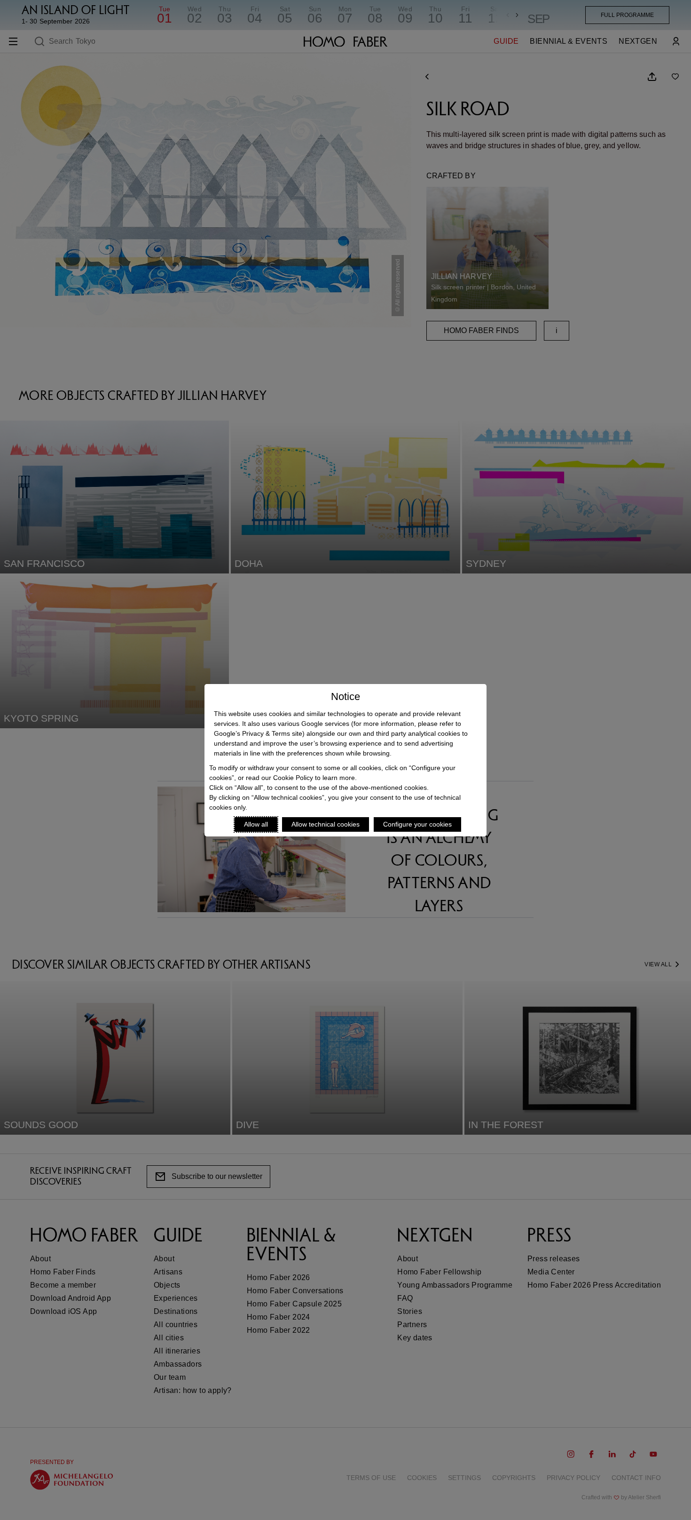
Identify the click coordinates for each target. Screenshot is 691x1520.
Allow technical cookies (325, 824)
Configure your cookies (417, 824)
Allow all (256, 824)
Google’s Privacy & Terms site (258, 733)
